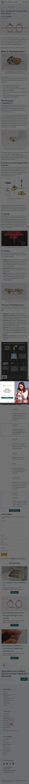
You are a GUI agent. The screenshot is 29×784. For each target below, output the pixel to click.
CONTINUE (7, 397)
